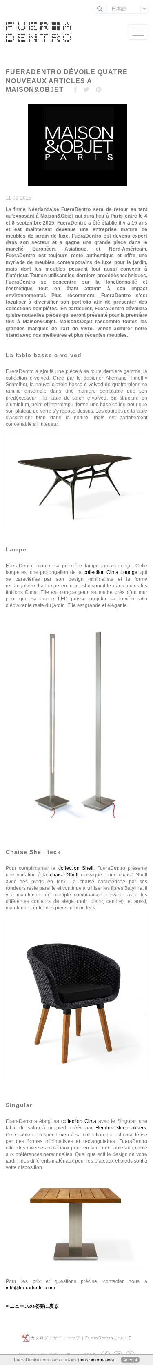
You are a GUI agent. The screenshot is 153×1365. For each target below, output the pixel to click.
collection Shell (75, 868)
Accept (130, 1359)
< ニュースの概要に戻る (32, 1306)
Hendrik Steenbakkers (120, 1128)
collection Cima (78, 1121)
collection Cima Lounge (110, 572)
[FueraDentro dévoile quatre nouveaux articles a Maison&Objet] (76, 186)
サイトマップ (66, 1338)
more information (96, 1359)
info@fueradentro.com (30, 1288)
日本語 (118, 8)
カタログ (40, 1338)
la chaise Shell (60, 875)
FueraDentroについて (108, 1338)
